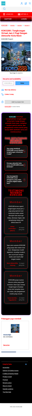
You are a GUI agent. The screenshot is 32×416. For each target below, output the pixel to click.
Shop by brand (7, 386)
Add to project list (18, 102)
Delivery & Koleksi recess (10, 370)
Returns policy (7, 383)
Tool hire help (7, 392)
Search (4, 9)
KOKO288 (8, 106)
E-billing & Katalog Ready (10, 374)
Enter (22, 83)
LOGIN (24, 19)
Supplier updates (8, 389)
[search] (16, 9)
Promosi (5, 380)
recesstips (6, 367)
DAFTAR (8, 19)
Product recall (7, 377)
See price (6, 345)
